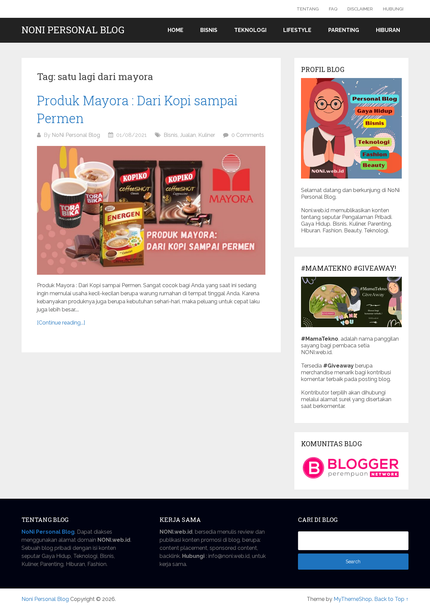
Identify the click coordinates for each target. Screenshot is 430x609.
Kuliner (206, 135)
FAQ (333, 8)
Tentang (308, 8)
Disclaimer (360, 8)
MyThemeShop (353, 599)
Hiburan (388, 30)
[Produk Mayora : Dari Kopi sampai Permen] (151, 210)
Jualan (188, 135)
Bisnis (208, 30)
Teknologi (250, 30)
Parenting (343, 30)
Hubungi (393, 8)
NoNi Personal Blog (76, 135)
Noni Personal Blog (73, 30)
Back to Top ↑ (391, 599)
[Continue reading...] (61, 322)
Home (175, 30)
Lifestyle (297, 30)
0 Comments (247, 135)
